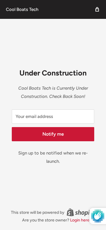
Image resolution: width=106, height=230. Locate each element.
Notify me (53, 134)
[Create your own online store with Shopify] (81, 212)
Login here (80, 220)
